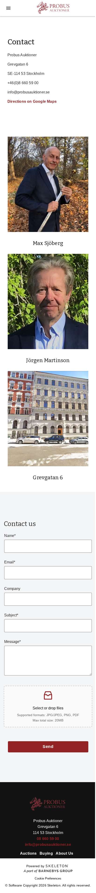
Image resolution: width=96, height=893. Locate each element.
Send (48, 746)
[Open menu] (8, 8)
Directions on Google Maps (32, 101)
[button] (48, 706)
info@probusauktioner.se (48, 845)
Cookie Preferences (48, 878)
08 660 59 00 (48, 839)
